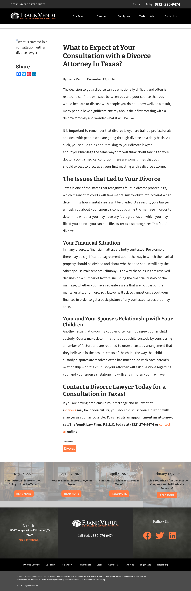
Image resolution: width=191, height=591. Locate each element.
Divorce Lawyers (31, 564)
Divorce (101, 16)
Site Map (130, 564)
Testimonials (146, 16)
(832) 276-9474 (167, 4)
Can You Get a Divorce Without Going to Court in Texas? (23, 482)
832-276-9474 (103, 535)
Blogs (99, 564)
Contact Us (170, 16)
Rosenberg (162, 564)
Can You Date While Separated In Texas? (119, 482)
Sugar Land (145, 564)
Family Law (123, 16)
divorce (70, 410)
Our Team (78, 16)
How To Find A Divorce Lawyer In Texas (71, 482)
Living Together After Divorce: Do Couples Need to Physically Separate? (167, 484)
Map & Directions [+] (30, 540)
